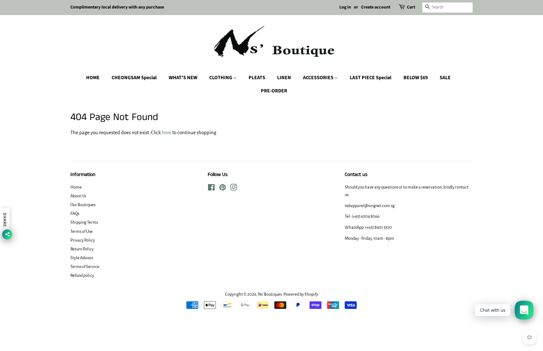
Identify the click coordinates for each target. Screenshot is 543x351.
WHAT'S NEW (183, 77)
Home (76, 187)
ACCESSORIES (318, 77)
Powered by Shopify (300, 294)
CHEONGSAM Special (134, 77)
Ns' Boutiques (270, 294)
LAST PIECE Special (371, 77)
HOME (93, 77)
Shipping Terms (84, 222)
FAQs (74, 213)
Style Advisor (81, 257)
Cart (411, 7)
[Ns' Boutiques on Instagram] (233, 188)
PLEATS (257, 77)
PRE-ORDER (274, 90)
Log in (345, 7)
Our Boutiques (83, 204)
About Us (78, 196)
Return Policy (82, 249)
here (166, 132)
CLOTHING (221, 77)
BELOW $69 (415, 77)
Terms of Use (81, 231)
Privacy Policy (82, 240)
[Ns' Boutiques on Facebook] (211, 188)
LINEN (284, 77)
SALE (445, 77)
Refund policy (82, 275)
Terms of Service (84, 266)
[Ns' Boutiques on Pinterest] (222, 188)
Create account (375, 7)
